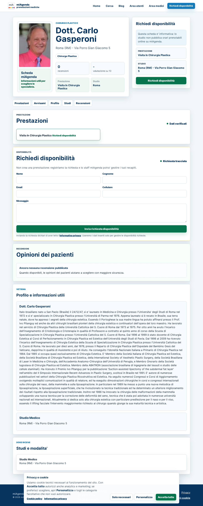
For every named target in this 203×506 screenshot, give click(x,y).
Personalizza (144, 497)
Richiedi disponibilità (181, 5)
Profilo (55, 103)
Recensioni (83, 103)
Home (96, 5)
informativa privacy (70, 235)
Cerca (109, 5)
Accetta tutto (166, 497)
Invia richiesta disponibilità (102, 228)
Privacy (185, 492)
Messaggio (22, 201)
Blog (121, 5)
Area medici (156, 5)
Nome (19, 173)
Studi (67, 103)
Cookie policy (34, 498)
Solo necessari (121, 497)
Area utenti (137, 5)
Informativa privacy (55, 498)
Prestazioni (22, 103)
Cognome (107, 173)
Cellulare (107, 187)
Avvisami (40, 103)
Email (19, 187)
